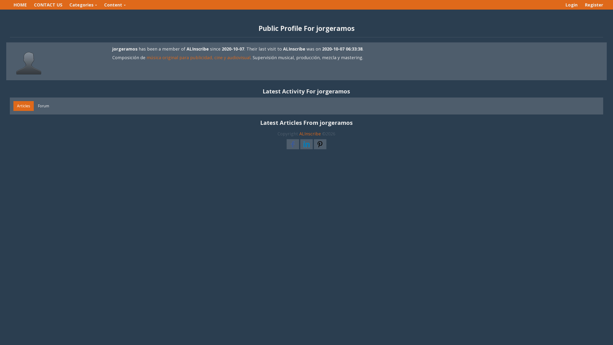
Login (571, 5)
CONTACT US (48, 5)
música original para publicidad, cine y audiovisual (198, 57)
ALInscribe (310, 134)
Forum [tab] (43, 106)
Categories (82, 5)
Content (113, 5)
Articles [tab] (23, 106)
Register (594, 5)
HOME (20, 5)
